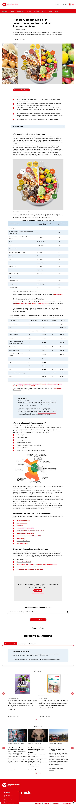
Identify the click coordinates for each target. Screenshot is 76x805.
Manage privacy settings (38, 592)
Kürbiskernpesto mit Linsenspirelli (25, 533)
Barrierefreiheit (55, 803)
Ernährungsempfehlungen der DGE (47, 413)
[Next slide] (72, 693)
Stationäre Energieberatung (21, 651)
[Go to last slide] (3, 693)
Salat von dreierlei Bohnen (23, 541)
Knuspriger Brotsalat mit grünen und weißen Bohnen (30, 530)
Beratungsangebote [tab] (10, 643)
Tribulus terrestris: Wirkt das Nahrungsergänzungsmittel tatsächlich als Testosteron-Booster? (37, 750)
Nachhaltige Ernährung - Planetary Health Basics (29, 567)
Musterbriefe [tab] (32, 643)
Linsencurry (20, 525)
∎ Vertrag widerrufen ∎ (67, 803)
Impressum (46, 803)
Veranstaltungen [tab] (22, 643)
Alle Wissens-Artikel (37, 620)
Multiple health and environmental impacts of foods (30, 569)
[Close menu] (18, 791)
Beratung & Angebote (20, 90)
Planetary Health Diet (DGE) (24, 562)
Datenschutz (38, 803)
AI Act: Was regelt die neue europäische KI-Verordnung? (16, 748)
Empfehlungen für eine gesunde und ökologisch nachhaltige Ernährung (31, 303)
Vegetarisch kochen (13, 698)
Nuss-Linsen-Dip (21, 538)
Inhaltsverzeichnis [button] (18, 126)
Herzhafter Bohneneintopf (23, 520)
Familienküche (43, 698)
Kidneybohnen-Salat (22, 523)
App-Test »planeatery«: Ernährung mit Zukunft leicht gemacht (22, 611)
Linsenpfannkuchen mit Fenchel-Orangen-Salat (29, 536)
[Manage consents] (73, 802)
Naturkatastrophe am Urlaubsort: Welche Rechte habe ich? (57, 749)
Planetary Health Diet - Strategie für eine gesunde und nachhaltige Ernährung (37, 564)
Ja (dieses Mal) (37, 590)
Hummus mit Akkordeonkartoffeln (25, 528)
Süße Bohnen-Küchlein (22, 543)
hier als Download (57, 294)
